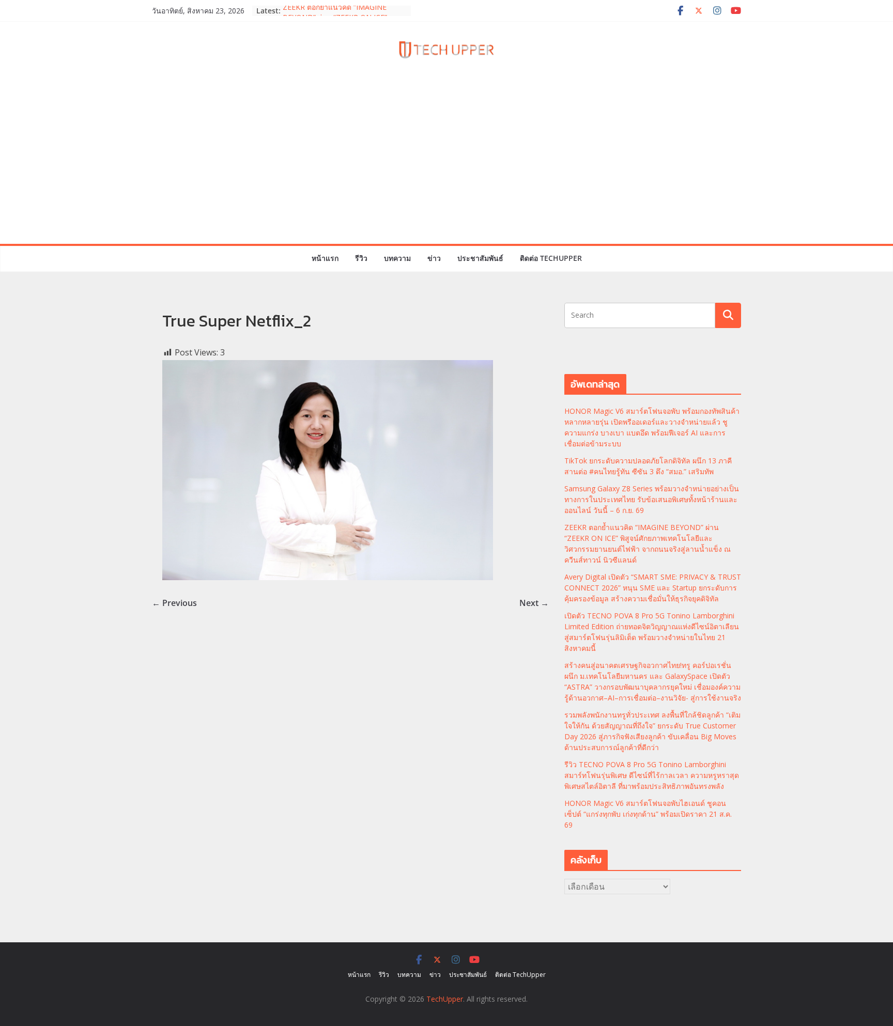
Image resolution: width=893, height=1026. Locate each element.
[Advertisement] (446, 166)
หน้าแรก (325, 258)
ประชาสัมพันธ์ (480, 258)
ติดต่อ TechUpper (551, 258)
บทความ (397, 258)
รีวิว (361, 258)
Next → (534, 603)
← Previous (174, 603)
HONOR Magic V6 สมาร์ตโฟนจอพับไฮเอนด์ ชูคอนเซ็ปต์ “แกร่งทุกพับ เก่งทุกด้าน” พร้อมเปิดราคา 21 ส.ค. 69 (648, 814)
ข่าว (434, 258)
